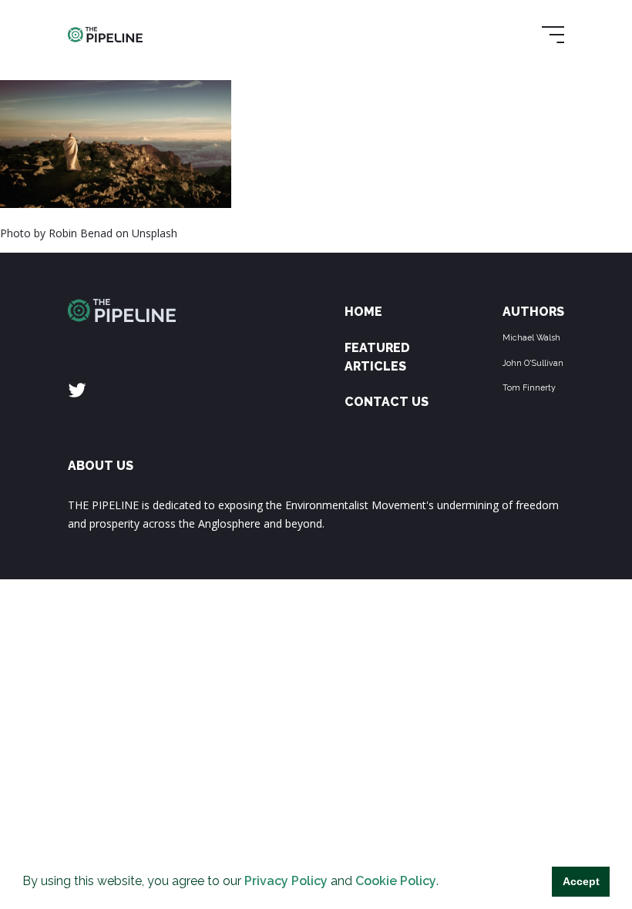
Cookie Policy (395, 881)
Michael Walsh (531, 337)
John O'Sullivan (533, 362)
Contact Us (387, 401)
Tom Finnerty (529, 387)
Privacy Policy (286, 881)
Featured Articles (377, 357)
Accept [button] (581, 881)
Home (363, 311)
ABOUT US (100, 465)
